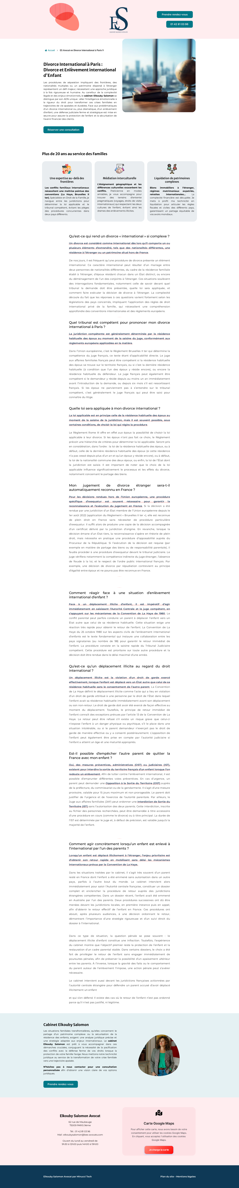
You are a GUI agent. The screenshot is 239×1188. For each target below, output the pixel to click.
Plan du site (167, 1176)
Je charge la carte (159, 1149)
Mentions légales (186, 1176)
